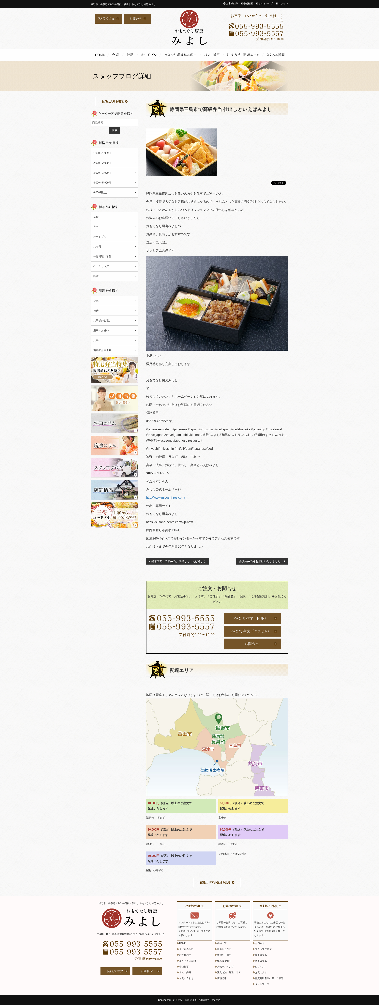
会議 (96, 300)
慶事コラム (261, 954)
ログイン (283, 3)
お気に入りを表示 (113, 101)
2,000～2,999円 (102, 162)
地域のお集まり (102, 350)
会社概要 (248, 3)
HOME (100, 55)
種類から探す (224, 954)
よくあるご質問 (276, 55)
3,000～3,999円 (102, 172)
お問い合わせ (186, 978)
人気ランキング (225, 966)
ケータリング (101, 266)
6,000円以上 (100, 192)
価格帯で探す (224, 960)
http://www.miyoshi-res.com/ (165, 497)
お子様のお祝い (102, 320)
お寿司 (97, 246)
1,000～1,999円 (102, 153)
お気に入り (261, 972)
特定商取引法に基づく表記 (269, 978)
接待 (96, 310)
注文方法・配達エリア (244, 55)
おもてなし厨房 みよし (185, 1000)
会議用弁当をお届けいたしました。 (261, 561)
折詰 (131, 55)
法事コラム (261, 960)
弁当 (96, 226)
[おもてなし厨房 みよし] (189, 27)
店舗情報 (222, 978)
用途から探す (224, 949)
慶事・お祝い (101, 330)
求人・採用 (212, 55)
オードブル (149, 55)
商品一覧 (222, 943)
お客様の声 (232, 3)
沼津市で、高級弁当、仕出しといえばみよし (178, 561)
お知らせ (260, 943)
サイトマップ (266, 3)
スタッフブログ (263, 949)
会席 (116, 55)
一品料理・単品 (102, 256)
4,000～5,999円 (102, 182)
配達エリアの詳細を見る (215, 882)
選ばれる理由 (181, 55)
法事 (96, 340)
